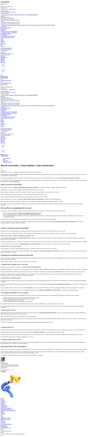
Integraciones (34, 25)
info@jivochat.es (4, 426)
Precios (2, 40)
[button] (44, 4)
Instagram (22, 14)
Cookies (2, 420)
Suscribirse (3, 371)
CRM (54, 25)
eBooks (7, 316)
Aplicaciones (3, 43)
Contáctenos (3, 421)
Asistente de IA (12, 9)
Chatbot (11, 14)
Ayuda (2, 42)
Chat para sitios (5, 14)
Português (9, 80)
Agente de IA (5, 9)
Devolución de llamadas (14, 20)
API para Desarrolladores (6, 424)
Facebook (3, 400)
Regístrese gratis (4, 77)
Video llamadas (48, 25)
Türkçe (5, 80)
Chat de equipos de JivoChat (23, 25)
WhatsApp (16, 14)
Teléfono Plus (41, 25)
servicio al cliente (46, 284)
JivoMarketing (5, 20)
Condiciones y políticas (6, 418)
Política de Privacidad (5, 419)
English (2, 80)
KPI (20, 187)
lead (36, 203)
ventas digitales (16, 181)
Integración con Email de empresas (8, 410)
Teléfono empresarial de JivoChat (9, 25)
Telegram (27, 14)
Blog (2, 45)
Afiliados (3, 41)
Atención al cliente (5, 10)
